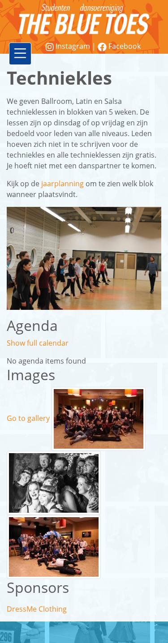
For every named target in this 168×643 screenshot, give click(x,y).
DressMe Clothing (37, 609)
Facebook (124, 46)
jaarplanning (62, 184)
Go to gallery (28, 418)
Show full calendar (38, 343)
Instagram (73, 46)
